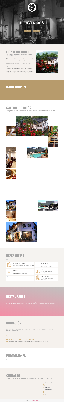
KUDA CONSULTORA (35, 400)
